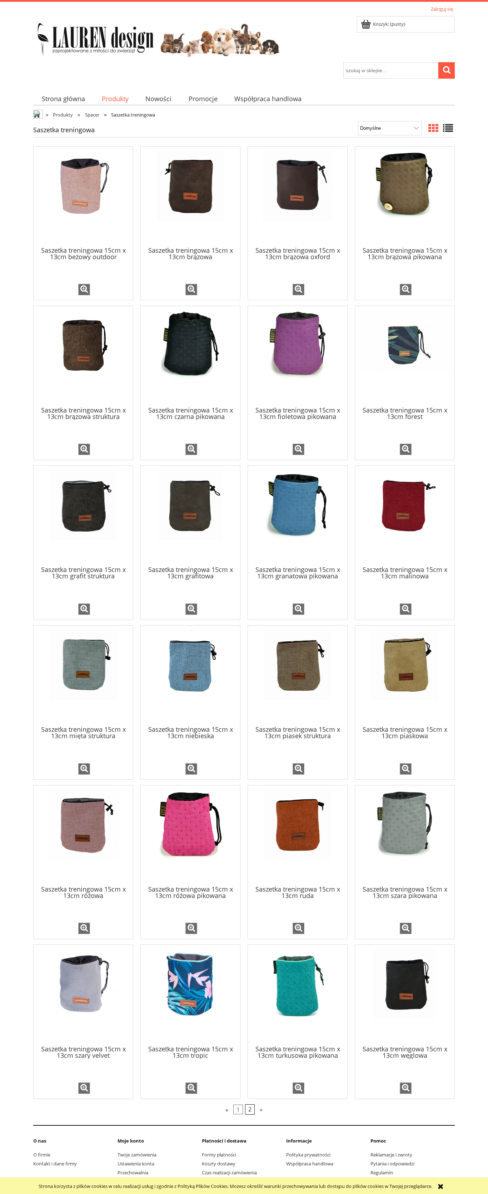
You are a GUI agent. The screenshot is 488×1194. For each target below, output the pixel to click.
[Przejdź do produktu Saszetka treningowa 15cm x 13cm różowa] (83, 834)
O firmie (41, 1154)
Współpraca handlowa (309, 1163)
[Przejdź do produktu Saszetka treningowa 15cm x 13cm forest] (405, 355)
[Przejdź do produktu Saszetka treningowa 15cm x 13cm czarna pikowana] (190, 355)
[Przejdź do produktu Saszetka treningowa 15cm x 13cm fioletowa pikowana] (298, 355)
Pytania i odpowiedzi (392, 1163)
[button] (84, 289)
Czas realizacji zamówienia (229, 1172)
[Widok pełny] (448, 128)
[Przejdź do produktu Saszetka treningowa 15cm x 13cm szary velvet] (83, 994)
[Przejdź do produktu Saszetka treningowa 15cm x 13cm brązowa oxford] (298, 196)
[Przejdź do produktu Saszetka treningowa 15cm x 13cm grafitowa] (190, 515)
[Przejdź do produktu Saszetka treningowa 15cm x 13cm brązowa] (190, 196)
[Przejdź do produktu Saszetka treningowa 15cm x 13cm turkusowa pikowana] (298, 994)
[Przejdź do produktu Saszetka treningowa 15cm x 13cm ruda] (298, 834)
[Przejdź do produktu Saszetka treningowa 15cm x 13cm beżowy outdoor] (83, 196)
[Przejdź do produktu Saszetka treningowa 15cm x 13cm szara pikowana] (405, 834)
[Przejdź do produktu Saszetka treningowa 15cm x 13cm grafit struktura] (83, 515)
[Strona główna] (158, 37)
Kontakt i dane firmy (55, 1163)
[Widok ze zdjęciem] (433, 128)
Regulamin (381, 1172)
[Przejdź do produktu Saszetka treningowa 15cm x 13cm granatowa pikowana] (298, 515)
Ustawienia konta (136, 1163)
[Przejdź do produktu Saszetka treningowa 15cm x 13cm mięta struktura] (83, 675)
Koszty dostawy (218, 1163)
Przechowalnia (133, 1172)
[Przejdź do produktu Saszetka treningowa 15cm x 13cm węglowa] (405, 994)
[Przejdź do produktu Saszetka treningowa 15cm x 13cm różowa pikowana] (190, 834)
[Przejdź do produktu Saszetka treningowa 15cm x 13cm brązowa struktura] (83, 355)
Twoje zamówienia (137, 1154)
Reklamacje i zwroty (391, 1154)
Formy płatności (219, 1154)
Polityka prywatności (308, 1154)
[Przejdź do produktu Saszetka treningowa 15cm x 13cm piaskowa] (405, 675)
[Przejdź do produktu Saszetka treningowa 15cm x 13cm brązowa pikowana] (405, 196)
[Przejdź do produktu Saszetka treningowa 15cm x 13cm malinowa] (405, 515)
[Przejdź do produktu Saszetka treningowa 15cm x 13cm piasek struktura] (298, 675)
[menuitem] (63, 99)
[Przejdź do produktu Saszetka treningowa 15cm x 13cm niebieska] (190, 675)
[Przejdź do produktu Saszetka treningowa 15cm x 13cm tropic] (190, 994)
